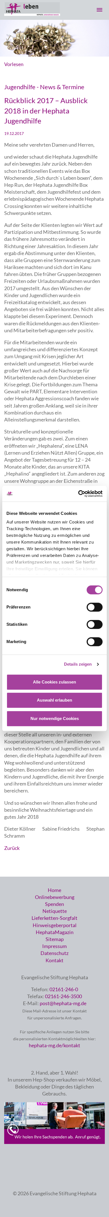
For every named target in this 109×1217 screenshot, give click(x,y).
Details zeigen (78, 664)
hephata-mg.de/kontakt (54, 1045)
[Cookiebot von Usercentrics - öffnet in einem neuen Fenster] (78, 493)
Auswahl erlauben (54, 700)
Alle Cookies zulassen (54, 682)
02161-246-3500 (63, 996)
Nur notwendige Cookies (54, 718)
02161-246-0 (63, 989)
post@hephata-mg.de (63, 1003)
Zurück (12, 848)
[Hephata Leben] (32, 14)
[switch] (95, 607)
